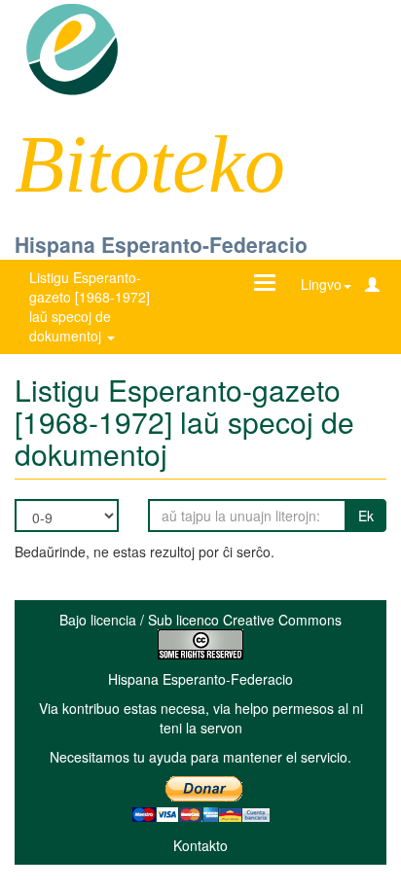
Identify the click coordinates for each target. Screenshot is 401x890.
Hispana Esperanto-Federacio (161, 244)
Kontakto (200, 845)
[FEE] (71, 47)
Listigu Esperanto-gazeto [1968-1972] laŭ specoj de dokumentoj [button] (89, 306)
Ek (366, 515)
